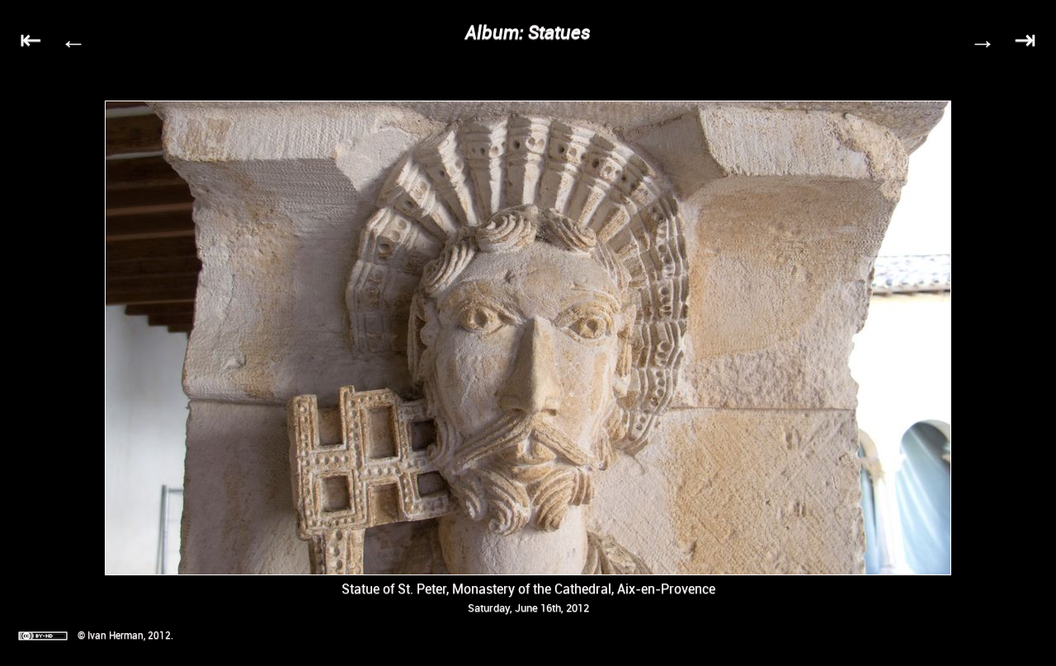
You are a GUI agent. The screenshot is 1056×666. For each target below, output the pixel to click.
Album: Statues (528, 32)
